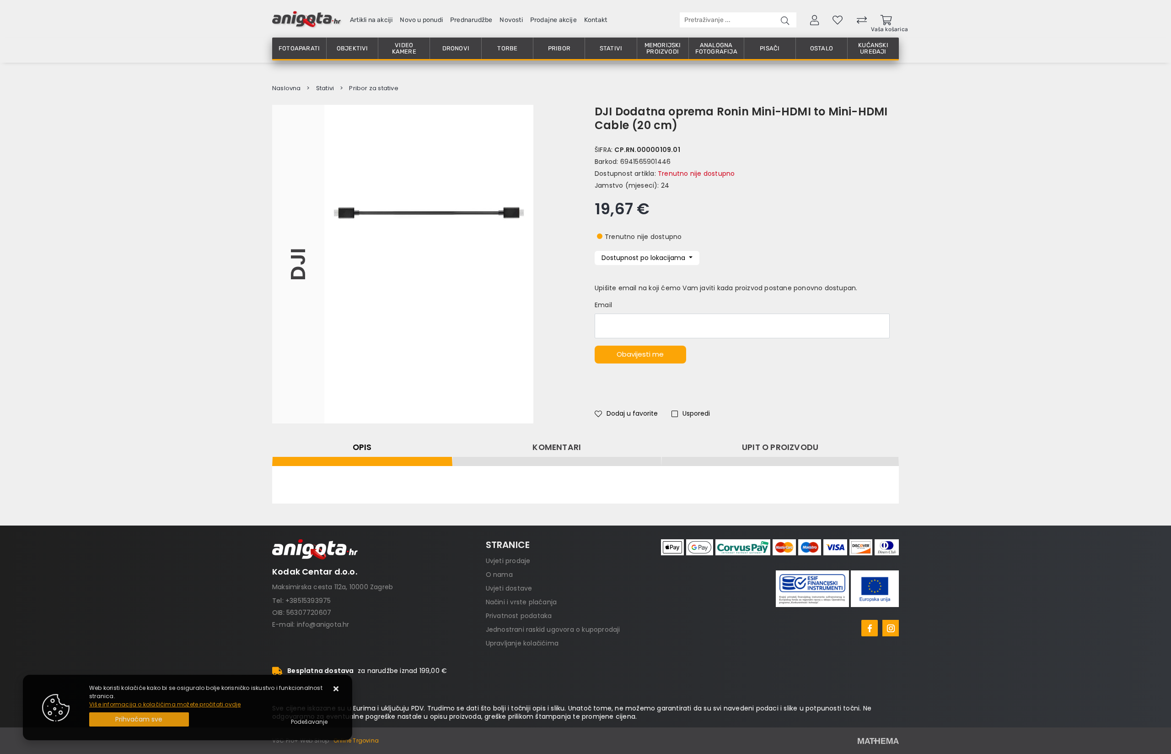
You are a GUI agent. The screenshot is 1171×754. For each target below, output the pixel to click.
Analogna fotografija (716, 48)
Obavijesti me (640, 354)
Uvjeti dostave (509, 588)
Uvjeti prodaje (508, 560)
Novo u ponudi (421, 20)
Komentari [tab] (556, 447)
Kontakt (595, 20)
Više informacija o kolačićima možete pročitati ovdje (165, 704)
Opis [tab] (362, 447)
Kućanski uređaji (873, 48)
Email (603, 304)
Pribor (559, 48)
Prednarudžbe (471, 20)
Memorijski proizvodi (663, 48)
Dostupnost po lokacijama (644, 257)
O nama (499, 574)
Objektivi (352, 48)
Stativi (611, 48)
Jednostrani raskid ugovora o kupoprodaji (553, 629)
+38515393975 (308, 600)
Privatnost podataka (519, 615)
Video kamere (404, 48)
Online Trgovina (356, 740)
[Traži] (785, 19)
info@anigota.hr (323, 624)
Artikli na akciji (371, 20)
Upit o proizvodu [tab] (780, 447)
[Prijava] (814, 20)
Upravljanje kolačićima (522, 643)
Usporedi (696, 413)
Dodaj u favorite (632, 413)
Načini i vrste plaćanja (521, 602)
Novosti (511, 20)
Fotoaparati (299, 48)
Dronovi (455, 48)
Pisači (769, 48)
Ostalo (821, 48)
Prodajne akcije (553, 20)
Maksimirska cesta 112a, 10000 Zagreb (332, 586)
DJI (298, 264)
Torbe (507, 48)
